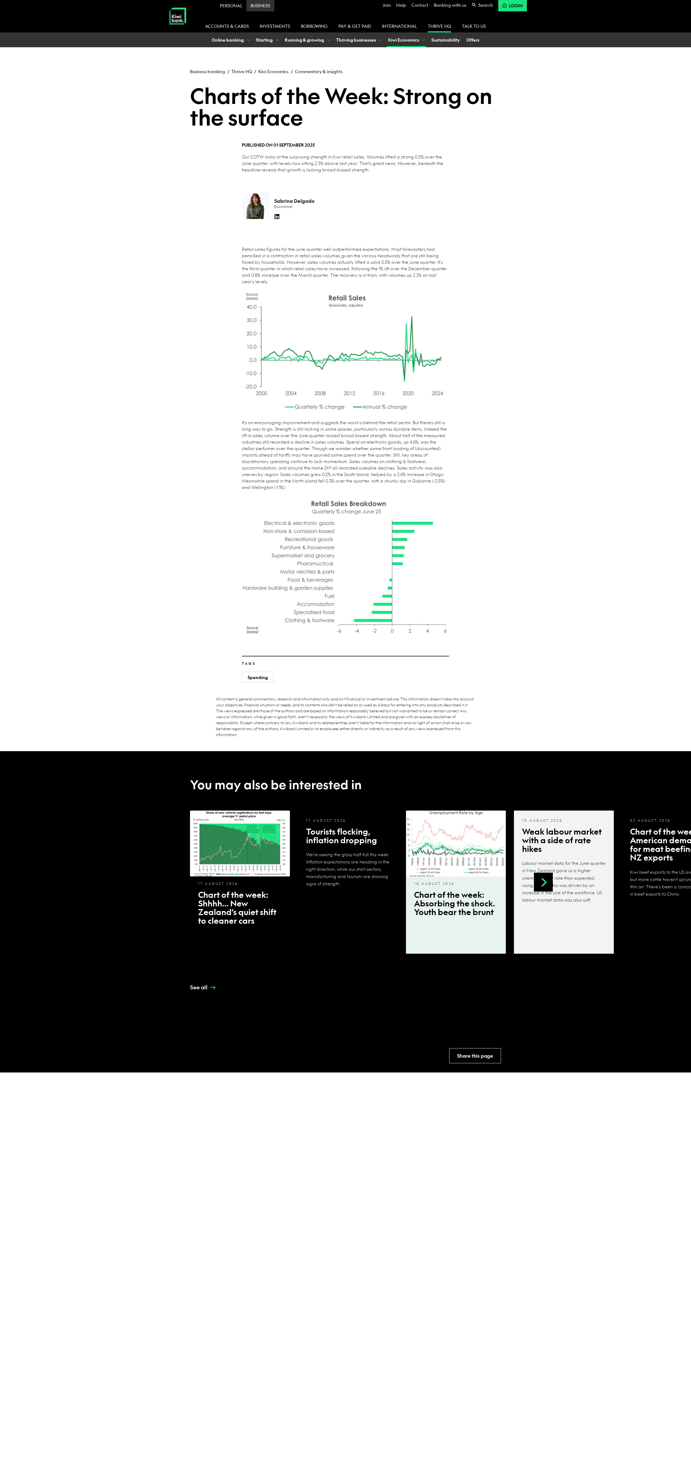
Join (386, 5)
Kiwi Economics (273, 71)
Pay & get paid (354, 26)
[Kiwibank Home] (177, 28)
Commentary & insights (319, 71)
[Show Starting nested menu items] (276, 39)
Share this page (475, 1056)
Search (485, 5)
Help (401, 5)
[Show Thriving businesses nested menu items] (380, 39)
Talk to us (474, 26)
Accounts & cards (227, 26)
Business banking (207, 71)
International (399, 26)
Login (516, 5)
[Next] (543, 882)
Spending (258, 677)
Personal (231, 5)
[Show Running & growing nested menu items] (328, 39)
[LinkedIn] (277, 216)
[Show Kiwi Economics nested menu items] (423, 39)
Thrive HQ (439, 26)
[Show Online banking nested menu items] (247, 39)
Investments (275, 26)
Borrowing (314, 26)
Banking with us (450, 5)
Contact (420, 5)
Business (260, 5)
